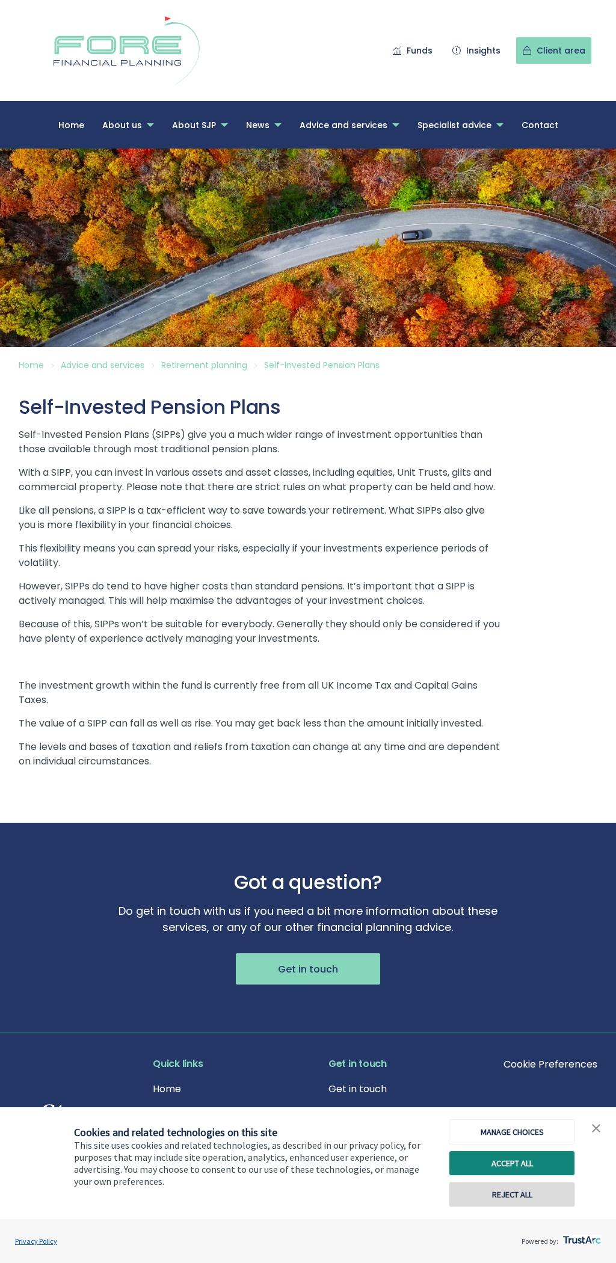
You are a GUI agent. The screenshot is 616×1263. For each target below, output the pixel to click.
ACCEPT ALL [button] (512, 1163)
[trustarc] (580, 1236)
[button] (596, 1129)
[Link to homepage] (139, 50)
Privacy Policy (36, 1241)
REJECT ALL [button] (512, 1194)
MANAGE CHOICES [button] (512, 1131)
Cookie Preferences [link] (550, 1064)
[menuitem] (71, 125)
